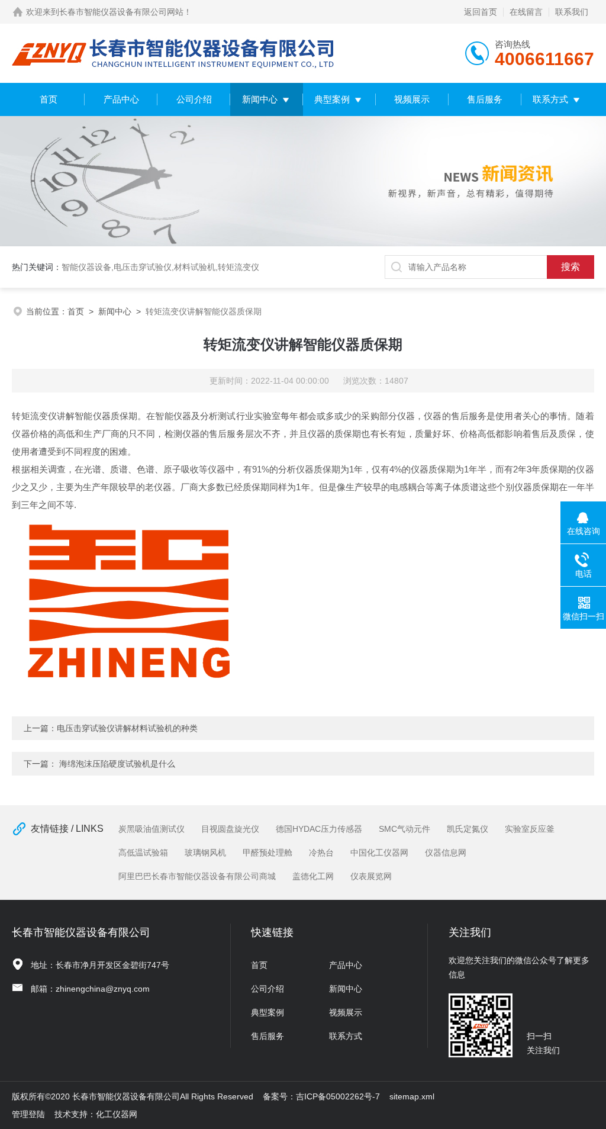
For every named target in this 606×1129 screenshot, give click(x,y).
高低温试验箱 (143, 852)
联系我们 (571, 12)
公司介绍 (194, 99)
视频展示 (412, 99)
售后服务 (484, 99)
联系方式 (550, 99)
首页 (48, 99)
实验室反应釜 (530, 829)
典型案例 (332, 99)
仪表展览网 (371, 876)
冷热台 (321, 852)
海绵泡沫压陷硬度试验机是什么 (117, 763)
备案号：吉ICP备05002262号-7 (321, 1096)
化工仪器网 (116, 1114)
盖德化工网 (313, 876)
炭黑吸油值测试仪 (151, 829)
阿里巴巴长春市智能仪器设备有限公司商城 (197, 876)
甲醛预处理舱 (267, 852)
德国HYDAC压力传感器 (319, 829)
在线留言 (526, 12)
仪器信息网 (445, 852)
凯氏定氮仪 (467, 829)
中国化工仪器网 (379, 852)
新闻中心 (260, 99)
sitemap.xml (411, 1096)
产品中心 (121, 99)
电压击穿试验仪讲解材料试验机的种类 (127, 728)
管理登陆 (28, 1114)
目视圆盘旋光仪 (230, 829)
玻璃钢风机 (205, 852)
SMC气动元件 (404, 829)
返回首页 (480, 12)
